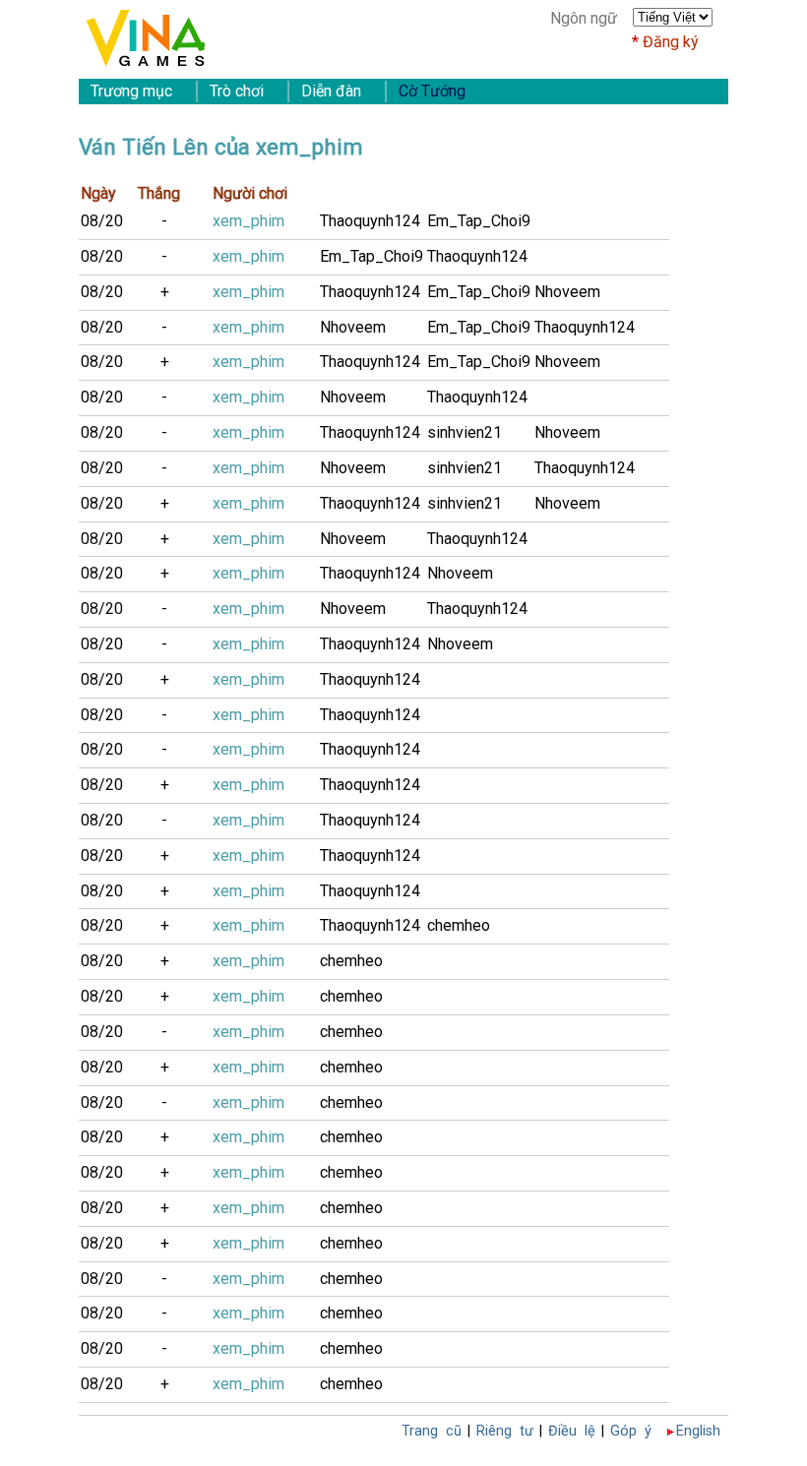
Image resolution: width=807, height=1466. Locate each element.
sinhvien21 (464, 432)
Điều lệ (571, 1431)
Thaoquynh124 (370, 221)
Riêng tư (504, 1431)
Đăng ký (671, 41)
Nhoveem (567, 291)
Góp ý (631, 1431)
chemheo (458, 925)
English (698, 1431)
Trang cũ (432, 1431)
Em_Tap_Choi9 (478, 221)
